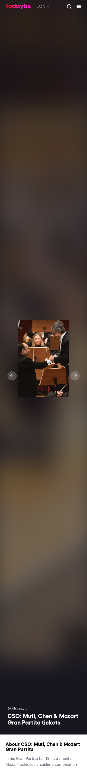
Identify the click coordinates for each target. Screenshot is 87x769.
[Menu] (76, 6)
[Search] (67, 6)
